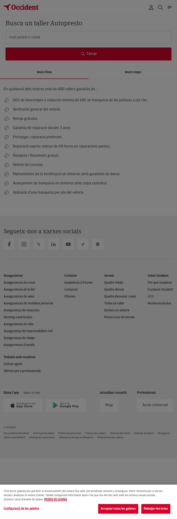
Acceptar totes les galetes (118, 508)
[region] (88, 502)
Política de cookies (55, 499)
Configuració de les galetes (21, 508)
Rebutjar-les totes (156, 508)
